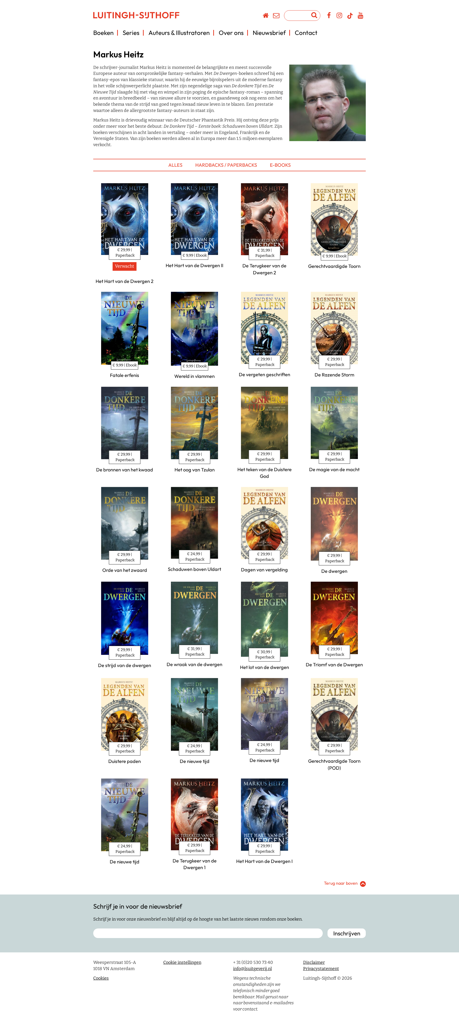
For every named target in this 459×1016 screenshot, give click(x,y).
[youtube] (360, 16)
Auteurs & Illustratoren (179, 33)
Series (131, 33)
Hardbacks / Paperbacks (226, 165)
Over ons (231, 33)
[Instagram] (339, 16)
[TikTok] (350, 18)
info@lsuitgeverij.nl (252, 968)
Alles (175, 165)
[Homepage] (266, 16)
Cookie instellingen (182, 962)
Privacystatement (321, 968)
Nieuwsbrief (269, 33)
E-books (280, 165)
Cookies (101, 978)
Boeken (103, 33)
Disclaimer (314, 962)
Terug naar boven (341, 883)
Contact (306, 33)
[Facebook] (329, 16)
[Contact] (276, 16)
